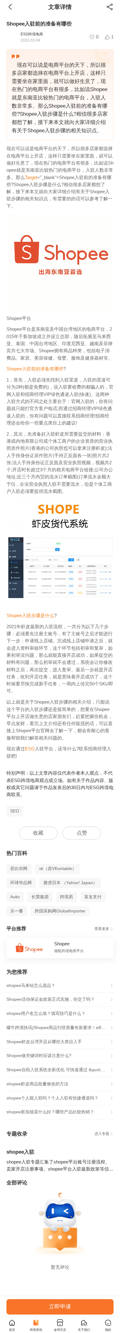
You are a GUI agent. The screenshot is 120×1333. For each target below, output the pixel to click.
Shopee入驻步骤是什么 (30, 615)
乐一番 (16, 911)
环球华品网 (21, 882)
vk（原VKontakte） (57, 868)
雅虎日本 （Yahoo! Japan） (70, 882)
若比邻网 (18, 868)
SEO (14, 811)
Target (31, 177)
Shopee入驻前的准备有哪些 (34, 368)
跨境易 (66, 897)
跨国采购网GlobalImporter (60, 911)
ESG (30, 748)
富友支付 (93, 897)
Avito (15, 897)
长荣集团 (40, 897)
